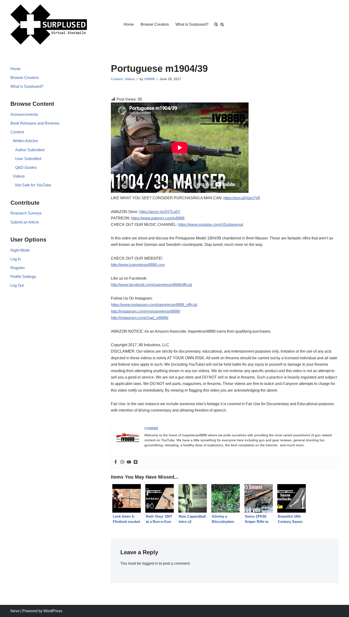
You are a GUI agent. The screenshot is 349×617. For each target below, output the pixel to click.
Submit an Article (24, 222)
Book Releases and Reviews (34, 123)
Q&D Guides (26, 167)
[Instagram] (122, 462)
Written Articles (25, 141)
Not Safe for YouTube (33, 185)
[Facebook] (115, 462)
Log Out (17, 285)
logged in (150, 563)
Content (17, 132)
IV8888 (149, 79)
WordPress (52, 611)
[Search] (222, 24)
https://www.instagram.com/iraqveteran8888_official (154, 305)
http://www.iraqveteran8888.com (138, 265)
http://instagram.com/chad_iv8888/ (139, 318)
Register (17, 268)
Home (129, 24)
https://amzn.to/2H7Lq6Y (159, 212)
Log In (15, 259)
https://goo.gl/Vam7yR (241, 198)
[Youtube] (129, 462)
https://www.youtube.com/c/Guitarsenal (210, 225)
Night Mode (20, 250)
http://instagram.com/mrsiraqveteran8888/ (145, 311)
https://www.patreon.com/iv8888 (157, 218)
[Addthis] (135, 462)
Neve (14, 611)
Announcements (24, 114)
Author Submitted (29, 150)
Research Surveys (26, 213)
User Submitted (28, 159)
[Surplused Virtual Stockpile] (48, 24)
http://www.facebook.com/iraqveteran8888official (151, 285)
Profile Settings (23, 277)
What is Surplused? (191, 24)
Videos (19, 176)
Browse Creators (155, 24)
